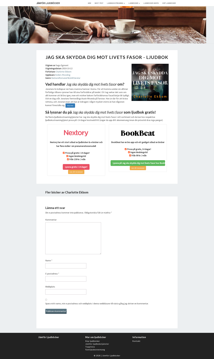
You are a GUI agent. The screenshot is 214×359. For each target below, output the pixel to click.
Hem (89, 3)
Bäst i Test (99, 3)
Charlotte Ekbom (63, 71)
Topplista (90, 346)
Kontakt (136, 341)
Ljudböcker (134, 3)
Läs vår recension (76, 172)
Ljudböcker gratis (151, 3)
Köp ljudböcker (169, 3)
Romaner (63, 78)
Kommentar (51, 219)
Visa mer (70, 105)
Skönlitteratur (73, 78)
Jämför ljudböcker (48, 3)
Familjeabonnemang (95, 349)
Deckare (55, 78)
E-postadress (52, 273)
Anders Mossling (62, 74)
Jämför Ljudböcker (111, 355)
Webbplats (50, 286)
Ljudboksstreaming (115, 3)
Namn (48, 260)
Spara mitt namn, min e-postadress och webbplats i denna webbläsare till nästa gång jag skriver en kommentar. (96, 303)
